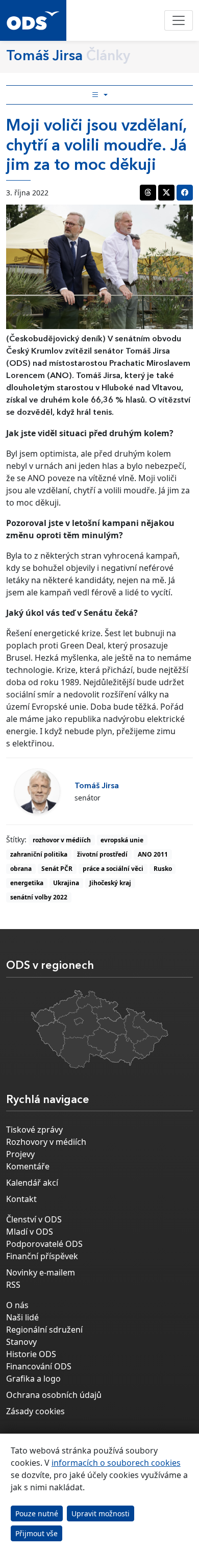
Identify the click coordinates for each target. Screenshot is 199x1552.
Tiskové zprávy (34, 1129)
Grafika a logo (33, 1378)
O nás (17, 1305)
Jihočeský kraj (110, 883)
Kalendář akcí (32, 1182)
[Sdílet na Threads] (148, 193)
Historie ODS (31, 1354)
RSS (13, 1284)
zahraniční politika (38, 854)
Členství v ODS (34, 1219)
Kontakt (21, 1199)
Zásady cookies (35, 1411)
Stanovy (21, 1341)
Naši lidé (22, 1317)
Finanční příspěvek (42, 1256)
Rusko (163, 868)
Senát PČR (56, 868)
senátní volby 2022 (38, 897)
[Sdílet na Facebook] (185, 193)
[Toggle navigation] (178, 20)
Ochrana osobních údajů (54, 1394)
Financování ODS (38, 1366)
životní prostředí (102, 854)
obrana (21, 868)
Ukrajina (66, 883)
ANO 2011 (153, 854)
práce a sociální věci (113, 868)
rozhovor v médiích (62, 840)
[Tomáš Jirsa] (37, 791)
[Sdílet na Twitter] (166, 193)
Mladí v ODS (29, 1231)
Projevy (20, 1154)
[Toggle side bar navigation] (99, 95)
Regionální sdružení (44, 1329)
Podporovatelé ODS (44, 1243)
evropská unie (122, 840)
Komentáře (27, 1166)
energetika (26, 883)
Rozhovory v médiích (46, 1141)
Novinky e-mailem (40, 1272)
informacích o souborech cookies (116, 1462)
